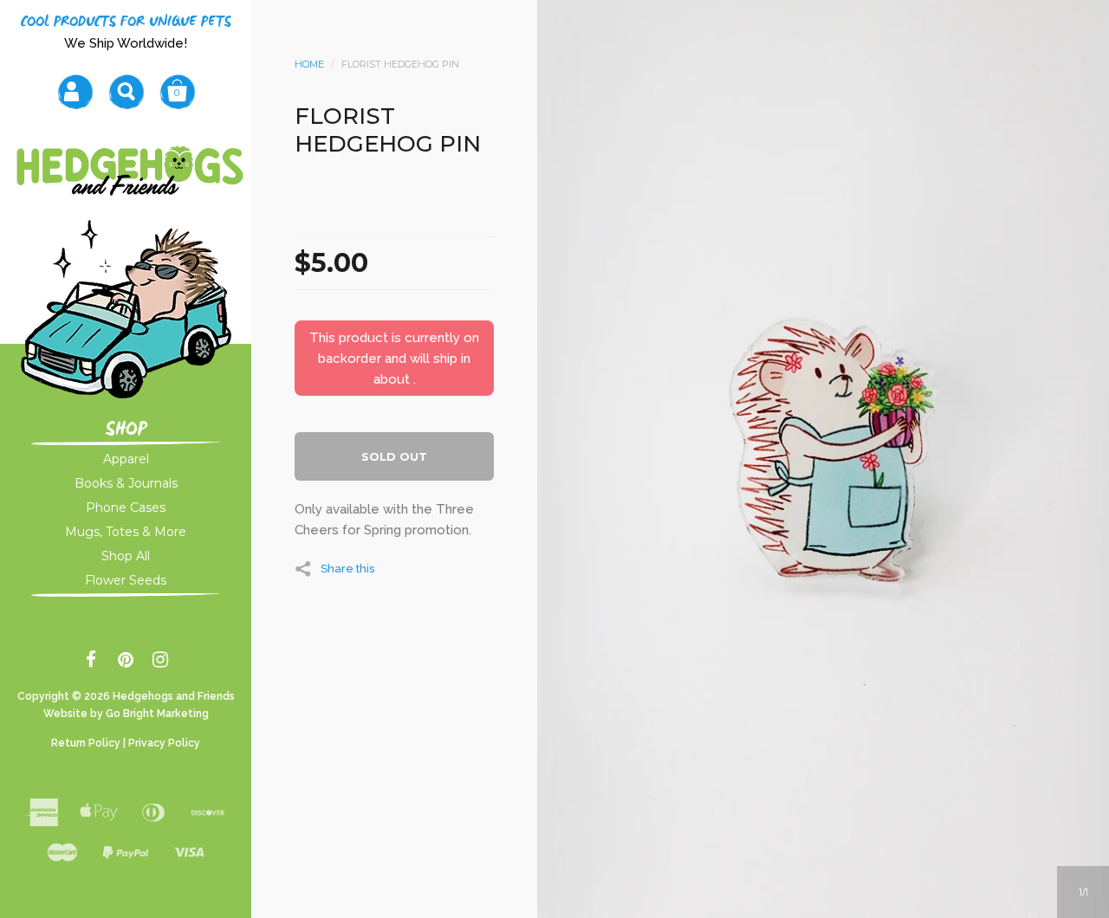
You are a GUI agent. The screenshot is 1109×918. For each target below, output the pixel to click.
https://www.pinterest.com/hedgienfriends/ (126, 662)
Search (126, 91)
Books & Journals (126, 483)
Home (309, 64)
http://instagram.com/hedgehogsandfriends (160, 662)
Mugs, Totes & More (125, 532)
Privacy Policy (164, 743)
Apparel (126, 459)
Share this (347, 568)
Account (75, 91)
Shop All (125, 556)
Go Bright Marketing (157, 714)
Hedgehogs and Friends (174, 696)
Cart (177, 91)
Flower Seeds (125, 580)
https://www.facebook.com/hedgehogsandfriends (91, 662)
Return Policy (85, 743)
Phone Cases (125, 507)
